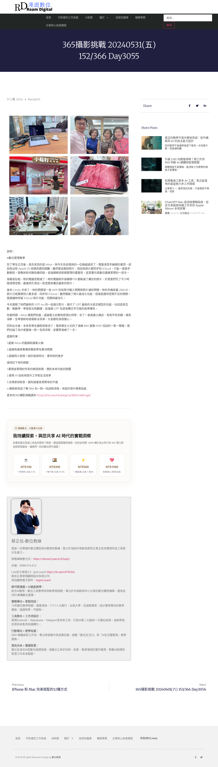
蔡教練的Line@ (148, 738)
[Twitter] (201, 757)
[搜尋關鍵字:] (188, 17)
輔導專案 (140, 17)
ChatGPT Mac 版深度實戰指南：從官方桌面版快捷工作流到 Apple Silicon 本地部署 (187, 205)
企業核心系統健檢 (56, 25)
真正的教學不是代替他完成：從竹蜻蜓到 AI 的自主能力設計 (186, 139)
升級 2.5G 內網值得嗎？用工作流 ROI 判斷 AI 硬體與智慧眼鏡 (185, 161)
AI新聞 (89, 17)
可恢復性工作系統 (68, 17)
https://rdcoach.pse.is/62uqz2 (51, 559)
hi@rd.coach (43, 580)
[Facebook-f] (195, 757)
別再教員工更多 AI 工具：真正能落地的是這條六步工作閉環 (186, 182)
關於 (102, 17)
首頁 (48, 17)
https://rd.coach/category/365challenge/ (64, 395)
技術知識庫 (122, 17)
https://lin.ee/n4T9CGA (61, 572)
